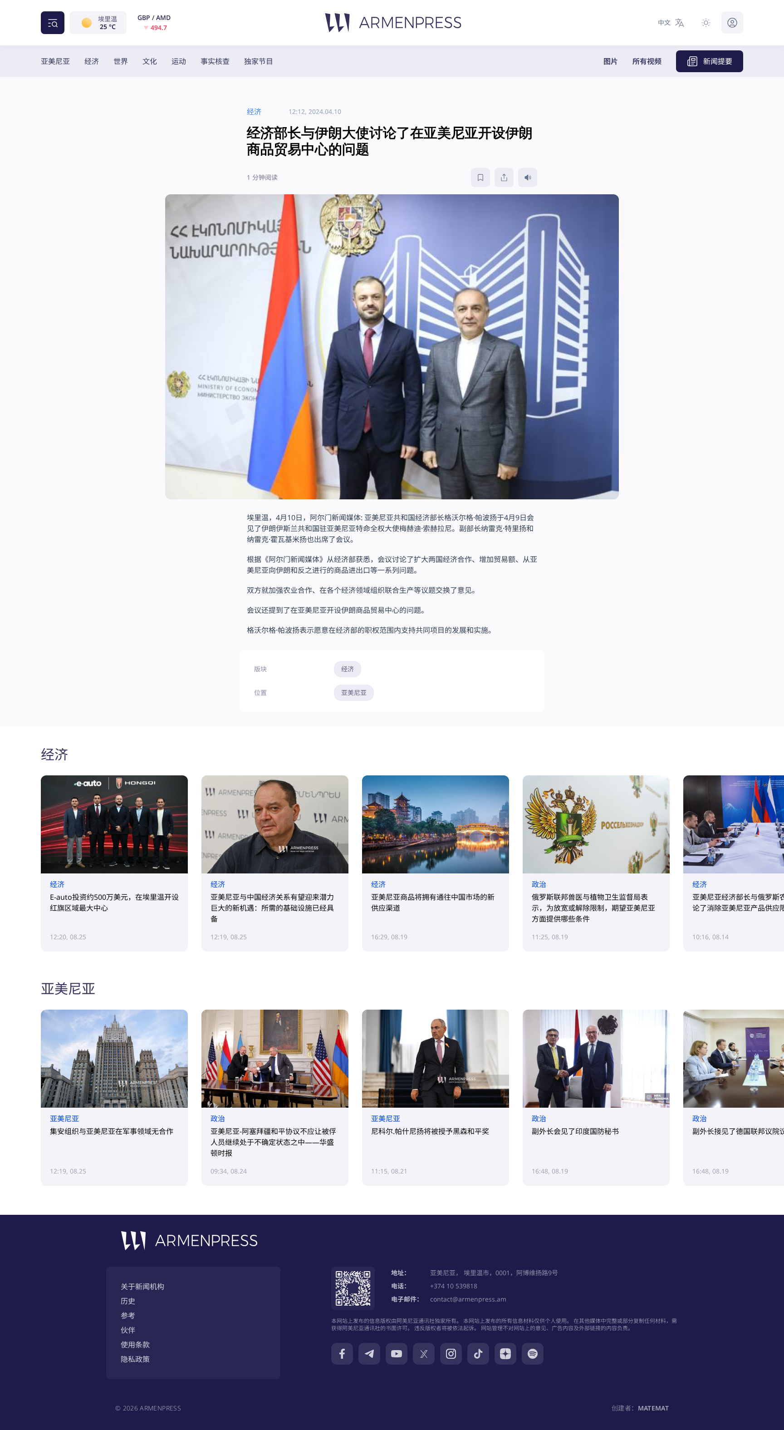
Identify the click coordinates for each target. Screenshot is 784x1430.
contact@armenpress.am (468, 1299)
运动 (179, 61)
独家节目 (258, 61)
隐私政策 (135, 1359)
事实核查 (215, 61)
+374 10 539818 (453, 1286)
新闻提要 (717, 61)
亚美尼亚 (55, 61)
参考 (128, 1316)
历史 (128, 1301)
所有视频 (647, 61)
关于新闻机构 (142, 1287)
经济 (91, 61)
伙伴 (128, 1330)
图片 (610, 61)
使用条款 (135, 1345)
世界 (120, 61)
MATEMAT (653, 1408)
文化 (149, 61)
